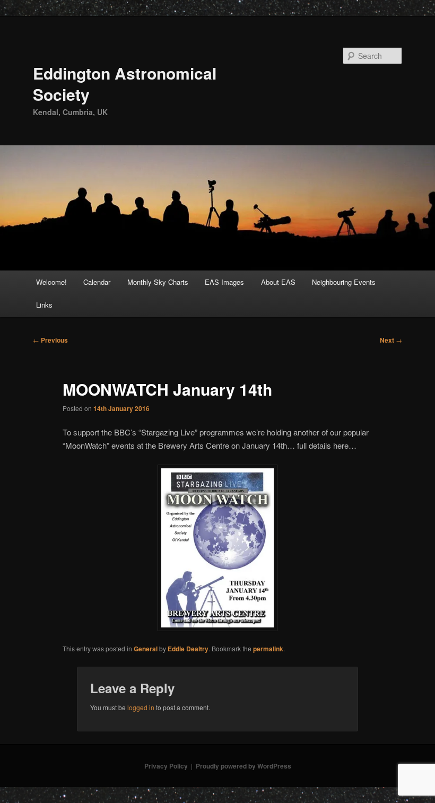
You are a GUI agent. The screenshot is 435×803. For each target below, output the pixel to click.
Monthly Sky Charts (157, 282)
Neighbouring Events (344, 282)
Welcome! (51, 282)
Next (391, 340)
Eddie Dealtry (188, 648)
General (146, 648)
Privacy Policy (166, 766)
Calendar (96, 282)
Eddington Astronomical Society (124, 84)
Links (44, 305)
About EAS (278, 282)
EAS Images (224, 282)
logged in (140, 707)
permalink (268, 648)
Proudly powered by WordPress (243, 766)
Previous (50, 340)
